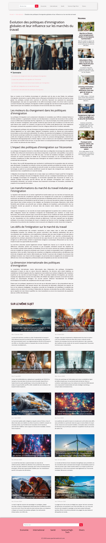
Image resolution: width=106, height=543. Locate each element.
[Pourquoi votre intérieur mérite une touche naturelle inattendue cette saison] (86, 135)
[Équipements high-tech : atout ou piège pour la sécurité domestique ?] (86, 108)
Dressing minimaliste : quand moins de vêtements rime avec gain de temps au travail (86, 90)
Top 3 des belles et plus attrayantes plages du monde (75, 496)
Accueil (12, 14)
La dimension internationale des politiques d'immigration (27, 89)
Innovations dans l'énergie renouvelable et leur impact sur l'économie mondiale (74, 454)
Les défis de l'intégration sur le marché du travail (25, 86)
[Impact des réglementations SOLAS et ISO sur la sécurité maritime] (31, 320)
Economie (43, 6)
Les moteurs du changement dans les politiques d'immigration (28, 76)
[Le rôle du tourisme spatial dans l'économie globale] (31, 403)
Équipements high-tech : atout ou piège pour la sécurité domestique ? (86, 118)
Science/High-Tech (73, 6)
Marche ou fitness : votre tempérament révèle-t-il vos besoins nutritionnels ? (86, 36)
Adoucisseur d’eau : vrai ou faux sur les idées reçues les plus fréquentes (86, 62)
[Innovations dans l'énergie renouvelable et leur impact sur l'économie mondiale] (74, 445)
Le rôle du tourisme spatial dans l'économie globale (31, 412)
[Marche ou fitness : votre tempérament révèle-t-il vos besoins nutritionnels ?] (86, 26)
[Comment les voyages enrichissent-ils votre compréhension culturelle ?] (74, 320)
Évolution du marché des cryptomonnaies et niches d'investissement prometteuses (31, 454)
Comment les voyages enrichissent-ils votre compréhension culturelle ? (74, 329)
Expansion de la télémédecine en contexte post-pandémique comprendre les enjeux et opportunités (31, 372)
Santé (62, 6)
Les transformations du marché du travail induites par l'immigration (30, 83)
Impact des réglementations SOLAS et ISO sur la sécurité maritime (31, 329)
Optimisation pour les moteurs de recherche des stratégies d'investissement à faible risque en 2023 (74, 372)
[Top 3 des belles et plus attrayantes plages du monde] (74, 487)
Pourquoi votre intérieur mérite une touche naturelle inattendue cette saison (86, 145)
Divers (84, 6)
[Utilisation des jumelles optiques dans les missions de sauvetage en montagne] (31, 487)
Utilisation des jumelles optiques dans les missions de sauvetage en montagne (31, 496)
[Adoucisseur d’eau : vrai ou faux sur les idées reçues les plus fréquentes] (86, 53)
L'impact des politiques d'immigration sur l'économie (26, 79)
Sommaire (17, 72)
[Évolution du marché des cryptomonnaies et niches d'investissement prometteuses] (31, 445)
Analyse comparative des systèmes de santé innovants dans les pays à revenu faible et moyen (74, 413)
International (53, 6)
